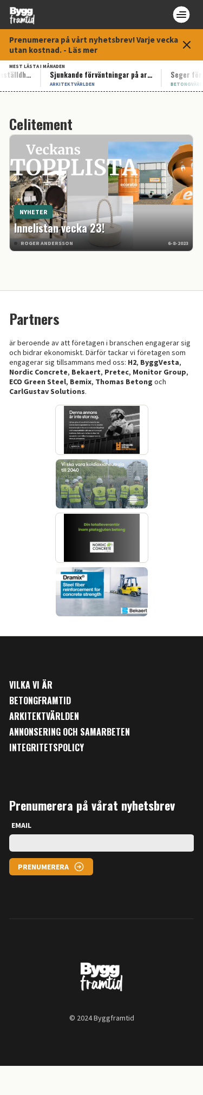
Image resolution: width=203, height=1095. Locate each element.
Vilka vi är (31, 685)
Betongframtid (40, 700)
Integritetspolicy (46, 747)
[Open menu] (181, 14)
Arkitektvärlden (44, 716)
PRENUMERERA (43, 867)
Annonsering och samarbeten (69, 732)
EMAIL (21, 825)
